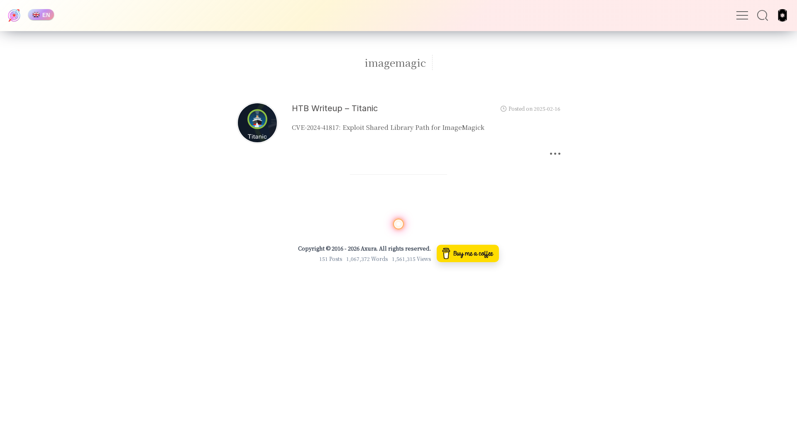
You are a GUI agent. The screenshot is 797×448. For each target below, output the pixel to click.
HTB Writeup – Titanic (335, 108)
